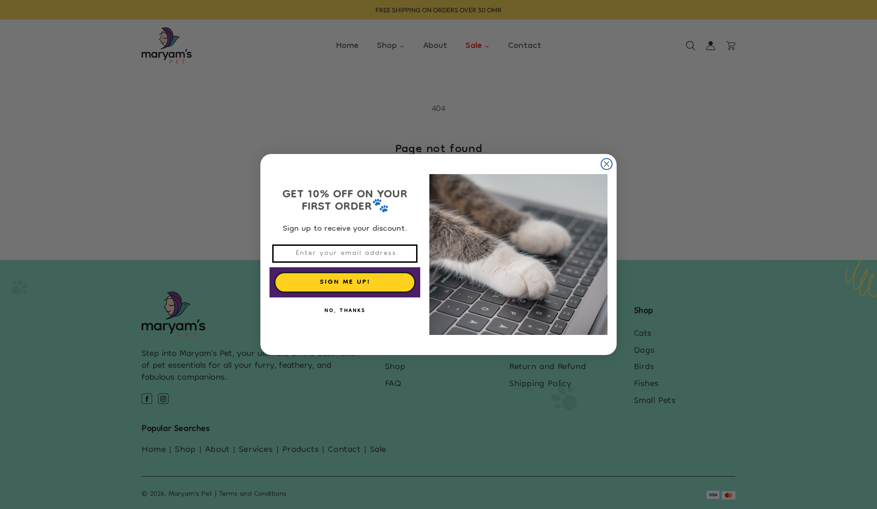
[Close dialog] (606, 164)
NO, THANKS (344, 311)
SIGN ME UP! (345, 282)
